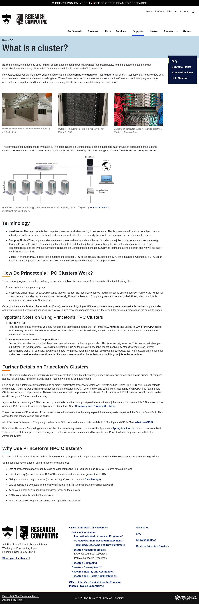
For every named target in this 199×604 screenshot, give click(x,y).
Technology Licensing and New (98, 545)
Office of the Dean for (87, 527)
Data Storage (92, 479)
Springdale (123, 428)
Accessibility (12, 600)
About (186, 31)
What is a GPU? (144, 422)
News (147, 11)
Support (138, 31)
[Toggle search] (193, 11)
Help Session (180, 78)
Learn (153, 31)
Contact (184, 11)
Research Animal (88, 550)
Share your (15, 558)
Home (4, 40)
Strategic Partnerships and (97, 540)
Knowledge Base (182, 72)
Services (121, 31)
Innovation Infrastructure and (97, 536)
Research (169, 31)
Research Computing (84, 563)
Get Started (74, 31)
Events (158, 11)
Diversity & (19, 596)
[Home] (24, 19)
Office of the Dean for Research (120, 3)
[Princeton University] (72, 3)
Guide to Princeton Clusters (152, 546)
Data (108, 31)
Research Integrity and (92, 571)
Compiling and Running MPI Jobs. (95, 406)
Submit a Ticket (181, 67)
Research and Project (93, 576)
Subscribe (171, 11)
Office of (83, 532)
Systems (93, 31)
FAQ (11, 40)
